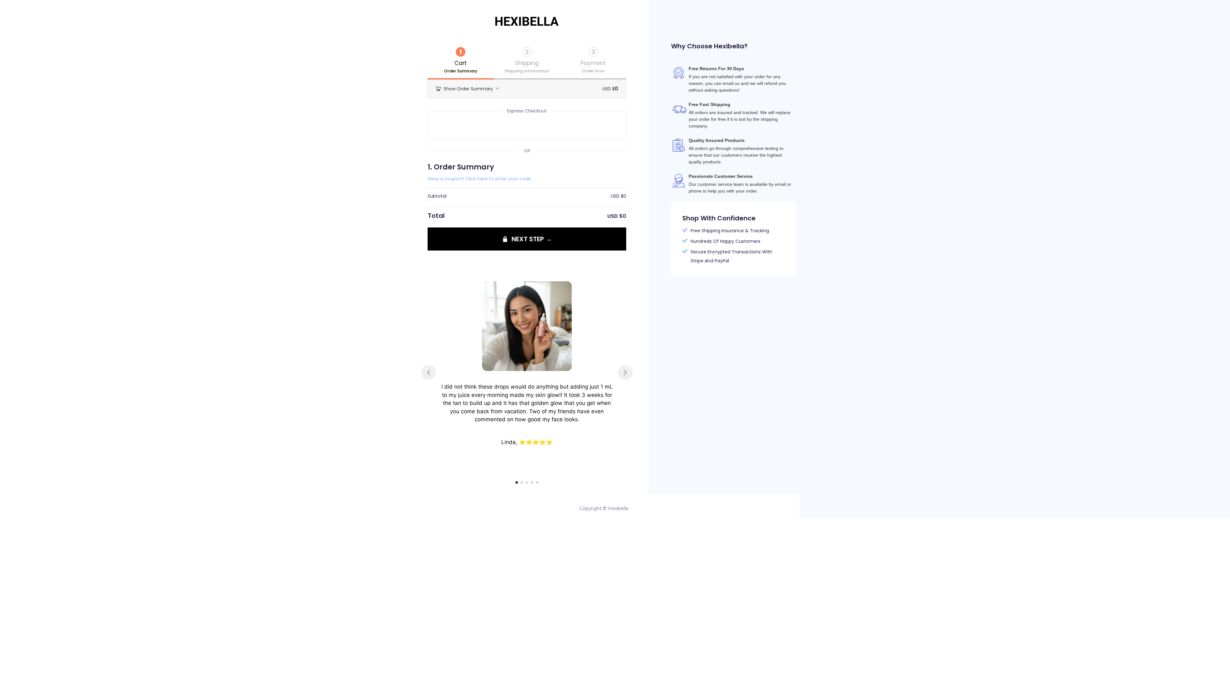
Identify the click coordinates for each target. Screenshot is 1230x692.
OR (527, 151)
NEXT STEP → (532, 239)
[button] (516, 482)
